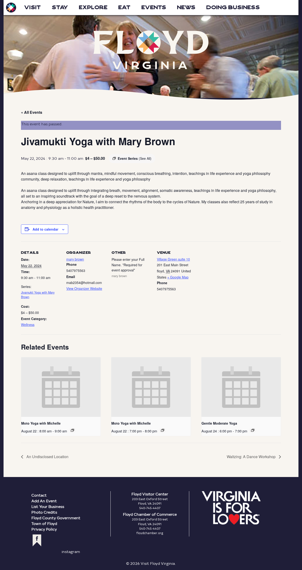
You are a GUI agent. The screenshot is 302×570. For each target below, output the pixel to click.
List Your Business (47, 506)
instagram (71, 551)
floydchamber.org (149, 533)
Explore (93, 7)
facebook (36, 540)
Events (153, 7)
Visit (32, 7)
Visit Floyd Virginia (11, 7)
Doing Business (233, 7)
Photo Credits (44, 512)
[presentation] (61, 387)
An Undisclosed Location (46, 456)
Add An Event (44, 500)
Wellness (27, 324)
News (186, 7)
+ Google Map (178, 277)
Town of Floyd (44, 523)
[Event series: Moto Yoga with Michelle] (72, 430)
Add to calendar (45, 229)
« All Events (31, 112)
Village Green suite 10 (173, 259)
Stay (60, 7)
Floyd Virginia (151, 50)
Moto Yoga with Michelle (41, 423)
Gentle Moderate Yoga (219, 423)
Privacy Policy (44, 529)
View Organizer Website (84, 288)
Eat (124, 7)
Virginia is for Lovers (231, 508)
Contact (39, 495)
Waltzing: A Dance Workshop (252, 456)
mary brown (75, 259)
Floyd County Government (55, 517)
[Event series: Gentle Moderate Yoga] (252, 430)
